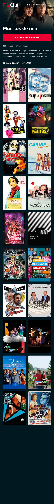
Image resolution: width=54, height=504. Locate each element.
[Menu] (49, 5)
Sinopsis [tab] (26, 62)
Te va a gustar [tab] (11, 62)
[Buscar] (26, 5)
